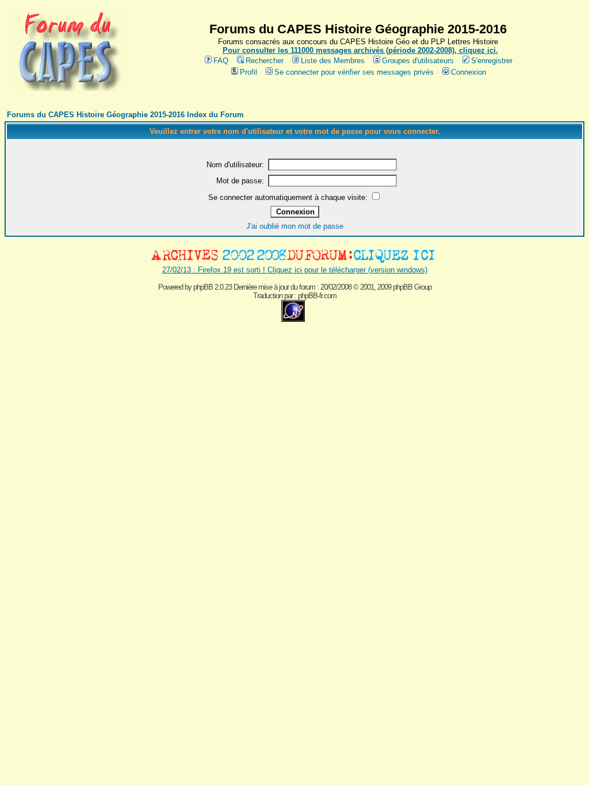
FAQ (220, 60)
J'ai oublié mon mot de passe (294, 226)
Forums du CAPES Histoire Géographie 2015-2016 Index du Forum (125, 114)
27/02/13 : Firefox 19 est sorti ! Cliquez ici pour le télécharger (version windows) (294, 269)
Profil (248, 72)
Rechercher (265, 60)
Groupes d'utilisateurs (418, 60)
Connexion (468, 72)
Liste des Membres (333, 60)
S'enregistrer (491, 60)
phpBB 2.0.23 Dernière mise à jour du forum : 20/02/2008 (272, 287)
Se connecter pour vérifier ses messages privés (354, 72)
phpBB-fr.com (317, 295)
